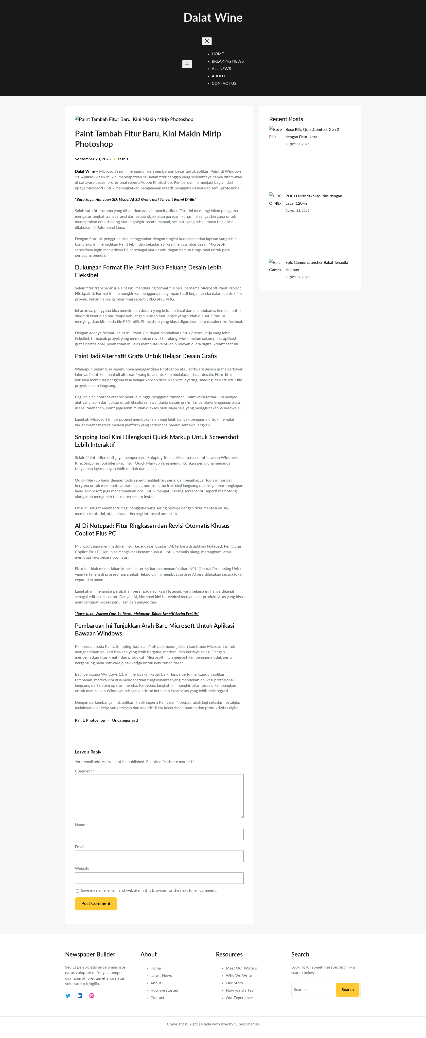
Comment (85, 771)
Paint (79, 720)
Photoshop (95, 720)
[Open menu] (187, 64)
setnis (123, 159)
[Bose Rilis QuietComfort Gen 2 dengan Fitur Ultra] (275, 159)
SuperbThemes (246, 1024)
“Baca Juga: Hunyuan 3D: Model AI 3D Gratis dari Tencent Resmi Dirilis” (135, 199)
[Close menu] (207, 41)
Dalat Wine (213, 18)
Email (81, 847)
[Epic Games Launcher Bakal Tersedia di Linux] (275, 288)
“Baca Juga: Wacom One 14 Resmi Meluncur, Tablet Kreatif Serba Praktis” (137, 614)
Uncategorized (125, 720)
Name (81, 825)
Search (348, 990)
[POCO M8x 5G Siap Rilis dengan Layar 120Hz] (275, 225)
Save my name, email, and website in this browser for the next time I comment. (149, 890)
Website (82, 869)
